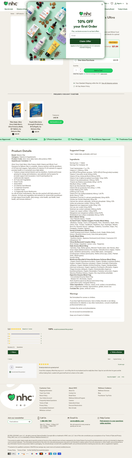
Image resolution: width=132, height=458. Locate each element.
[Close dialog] (102, 4)
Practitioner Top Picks (105, 400)
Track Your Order (45, 397)
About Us (71, 395)
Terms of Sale (44, 407)
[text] (66, 98)
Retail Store (72, 400)
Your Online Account (46, 402)
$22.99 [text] (17, 138)
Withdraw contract (45, 415)
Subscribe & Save (74, 407)
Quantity (75, 70)
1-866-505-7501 (46, 425)
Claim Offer (85, 41)
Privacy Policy (44, 410)
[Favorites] (112, 8)
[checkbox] (13, 138)
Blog (99, 397)
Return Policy (43, 400)
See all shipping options (110, 88)
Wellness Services (103, 395)
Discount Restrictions (75, 410)
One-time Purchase (86, 65)
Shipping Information (46, 395)
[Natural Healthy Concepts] (11, 8)
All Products (20, 18)
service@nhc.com (77, 425)
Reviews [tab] (11, 351)
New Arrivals (72, 412)
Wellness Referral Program (77, 402)
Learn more (104, 78)
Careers (71, 405)
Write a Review (118, 357)
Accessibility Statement (47, 412)
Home (12, 18)
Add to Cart (98, 75)
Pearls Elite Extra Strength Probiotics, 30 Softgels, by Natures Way (35, 130)
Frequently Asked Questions (48, 405)
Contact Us (72, 397)
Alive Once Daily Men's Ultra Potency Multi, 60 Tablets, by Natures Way (15, 131)
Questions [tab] (20, 351)
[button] (126, 2)
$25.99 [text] (37, 136)
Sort (109, 363)
